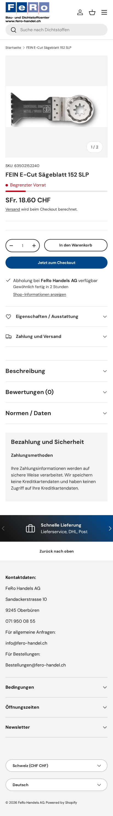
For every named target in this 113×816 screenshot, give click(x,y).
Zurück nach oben (56, 551)
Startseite (13, 47)
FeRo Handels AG (31, 802)
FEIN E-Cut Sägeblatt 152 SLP (48, 47)
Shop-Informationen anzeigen (39, 294)
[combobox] (56, 30)
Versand (12, 209)
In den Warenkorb (75, 245)
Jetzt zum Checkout (56, 262)
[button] (92, 12)
